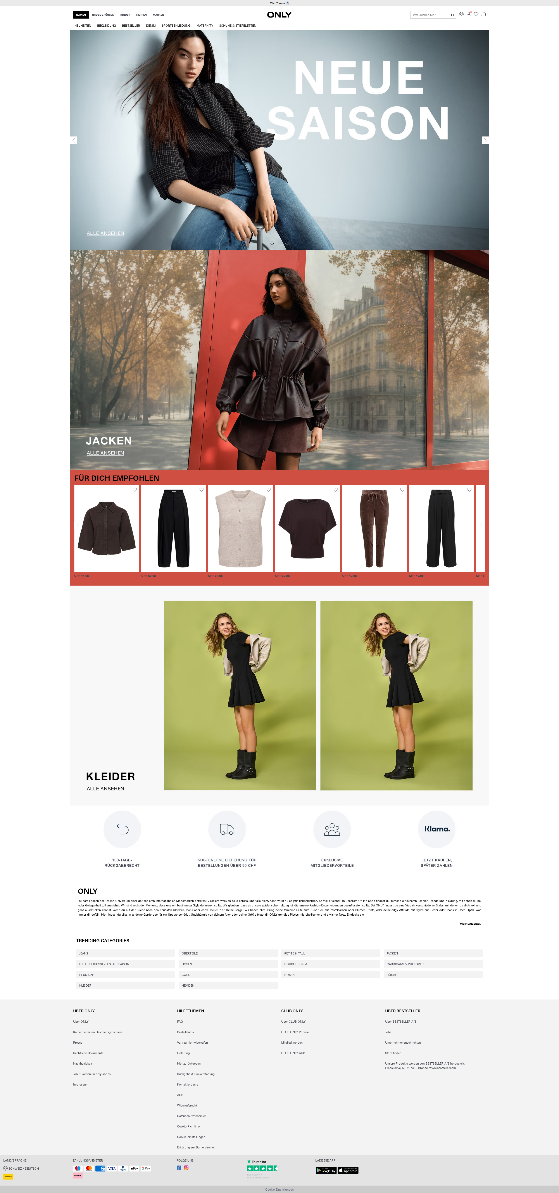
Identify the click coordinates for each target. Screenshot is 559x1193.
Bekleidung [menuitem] (106, 25)
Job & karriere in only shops (92, 1074)
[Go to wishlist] (476, 15)
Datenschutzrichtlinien (192, 1115)
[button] (100, 528)
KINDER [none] (125, 15)
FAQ (180, 1021)
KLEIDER (85, 985)
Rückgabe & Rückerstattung (196, 1074)
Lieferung (183, 1053)
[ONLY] (279, 16)
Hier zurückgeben (189, 1063)
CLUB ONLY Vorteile (295, 1032)
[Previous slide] (73, 140)
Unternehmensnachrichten (403, 1042)
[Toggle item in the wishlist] (128, 489)
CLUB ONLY (292, 1010)
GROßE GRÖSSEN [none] (103, 15)
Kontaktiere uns (187, 1084)
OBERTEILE (190, 953)
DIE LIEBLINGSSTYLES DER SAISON (104, 964)
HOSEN (187, 964)
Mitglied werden (292, 1042)
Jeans (189, 910)
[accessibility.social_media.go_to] (179, 1168)
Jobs (388, 1032)
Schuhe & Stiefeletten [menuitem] (237, 25)
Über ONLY (84, 1010)
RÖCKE (392, 974)
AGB (180, 1095)
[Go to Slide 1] (272, 243)
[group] (100, 533)
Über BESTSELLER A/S (400, 1021)
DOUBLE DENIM (295, 964)
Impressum (80, 1084)
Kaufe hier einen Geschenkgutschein (97, 1032)
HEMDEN (188, 985)
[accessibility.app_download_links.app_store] (348, 1174)
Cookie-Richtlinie (188, 1126)
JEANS (83, 953)
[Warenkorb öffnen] (483, 14)
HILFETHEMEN (190, 1010)
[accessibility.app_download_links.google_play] (326, 1174)
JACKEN (392, 953)
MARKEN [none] (158, 15)
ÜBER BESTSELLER (402, 1010)
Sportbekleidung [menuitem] (176, 25)
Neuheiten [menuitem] (82, 25)
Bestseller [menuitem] (131, 25)
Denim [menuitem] (151, 25)
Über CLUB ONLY (293, 1021)
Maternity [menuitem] (205, 25)
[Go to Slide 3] (286, 243)
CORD (186, 974)
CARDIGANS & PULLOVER (405, 964)
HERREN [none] (141, 15)
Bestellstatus (185, 1032)
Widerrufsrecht (187, 1105)
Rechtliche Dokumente (88, 1053)
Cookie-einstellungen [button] (191, 1136)
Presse (77, 1042)
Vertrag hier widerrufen (192, 1042)
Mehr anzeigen (470, 923)
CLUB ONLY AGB (293, 1053)
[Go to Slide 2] (279, 243)
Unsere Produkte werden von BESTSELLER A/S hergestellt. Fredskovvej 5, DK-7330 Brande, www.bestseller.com (425, 1065)
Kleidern (178, 910)
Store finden (393, 1053)
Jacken (214, 910)
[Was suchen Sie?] (453, 14)
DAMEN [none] (81, 15)
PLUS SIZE (86, 974)
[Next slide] (485, 140)
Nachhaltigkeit (82, 1063)
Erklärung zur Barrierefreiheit (196, 1147)
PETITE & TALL (294, 953)
